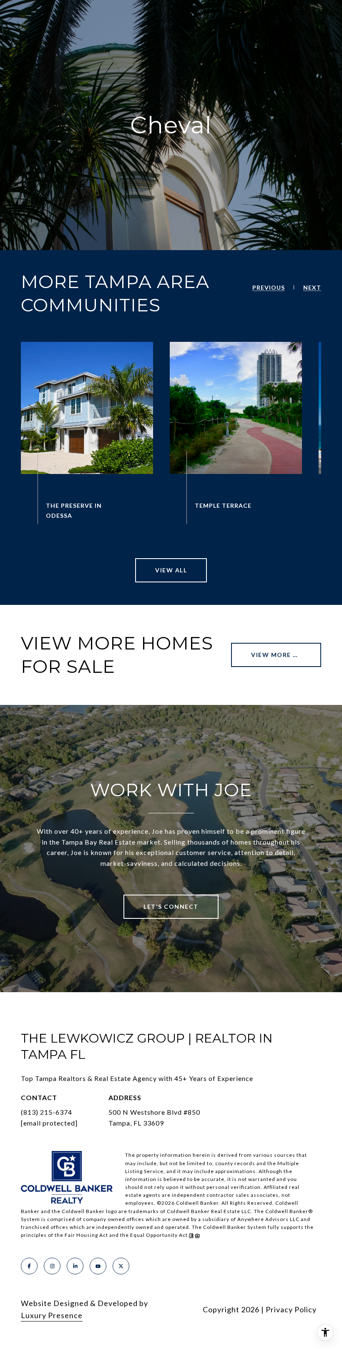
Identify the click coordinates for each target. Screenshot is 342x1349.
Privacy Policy (291, 1309)
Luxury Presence (52, 1315)
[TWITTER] (121, 1266)
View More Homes (284, 654)
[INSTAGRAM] (52, 1266)
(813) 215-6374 (46, 1112)
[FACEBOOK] (29, 1266)
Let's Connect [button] (171, 906)
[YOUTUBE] (98, 1266)
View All (171, 570)
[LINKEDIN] (75, 1266)
